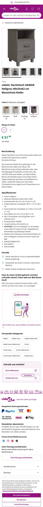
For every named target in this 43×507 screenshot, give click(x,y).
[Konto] (26, 8)
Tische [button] (26, 344)
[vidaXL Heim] (14, 8)
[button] (6, 113)
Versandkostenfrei (21, 2)
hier (5, 239)
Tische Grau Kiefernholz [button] (11, 356)
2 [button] (10, 130)
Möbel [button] (5, 338)
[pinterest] (12, 441)
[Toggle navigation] (4, 8)
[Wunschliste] (32, 8)
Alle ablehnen (21, 500)
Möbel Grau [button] (16, 338)
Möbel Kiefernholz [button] (31, 338)
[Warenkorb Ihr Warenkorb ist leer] (39, 8)
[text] (6, 138)
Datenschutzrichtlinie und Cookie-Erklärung (18, 491)
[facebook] (4, 441)
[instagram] (8, 441)
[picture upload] (21, 309)
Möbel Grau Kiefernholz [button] (11, 344)
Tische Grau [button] (7, 350)
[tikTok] (17, 441)
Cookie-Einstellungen (21, 504)
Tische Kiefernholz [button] (22, 350)
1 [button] (4, 130)
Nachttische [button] (28, 356)
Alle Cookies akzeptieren (21, 495)
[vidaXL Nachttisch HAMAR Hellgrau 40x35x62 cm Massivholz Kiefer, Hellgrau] (21, 47)
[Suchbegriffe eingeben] (38, 15)
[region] (21, 492)
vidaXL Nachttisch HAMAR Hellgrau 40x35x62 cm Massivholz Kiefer (18, 88)
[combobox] (21, 15)
